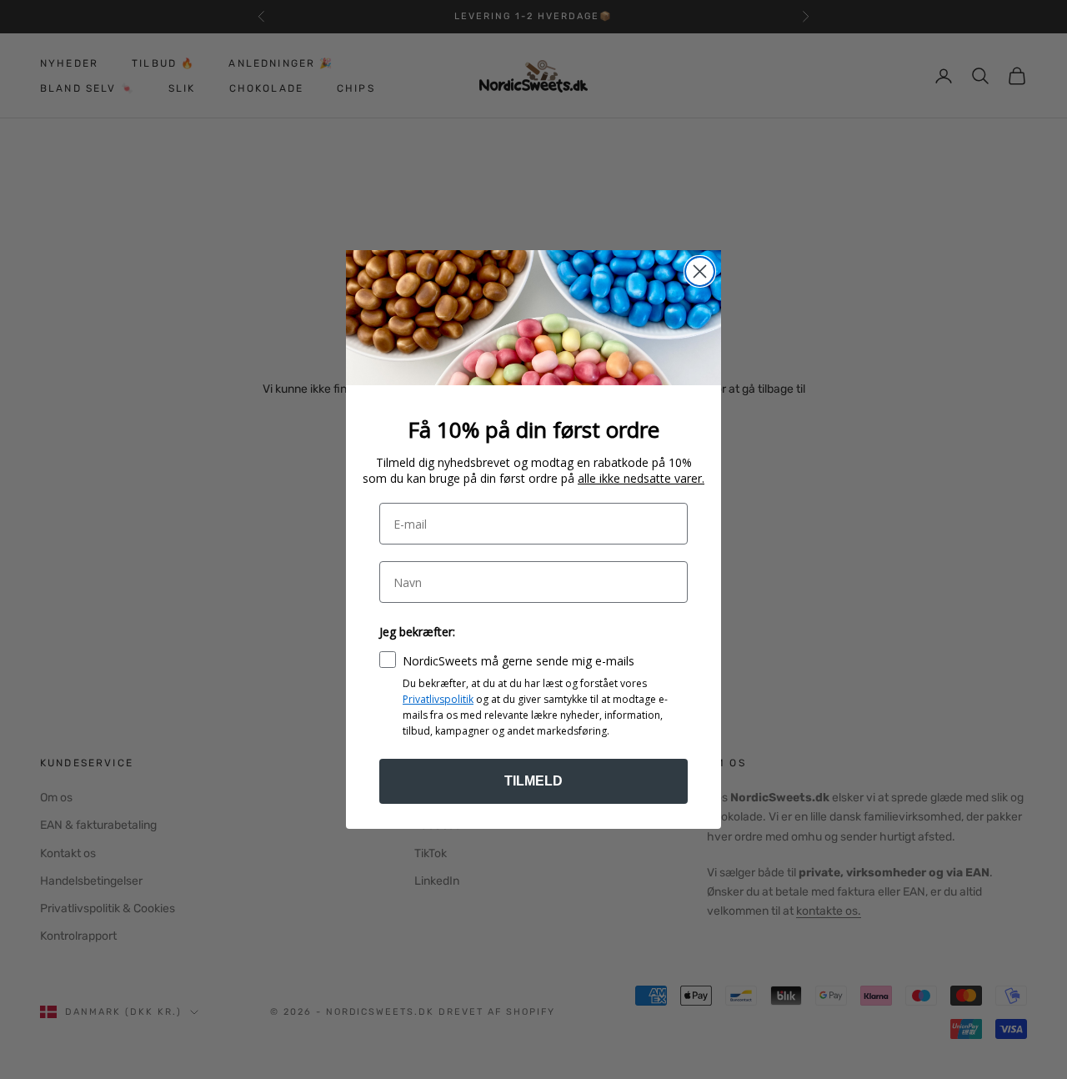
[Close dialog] (699, 271)
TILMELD (533, 781)
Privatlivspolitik (438, 699)
